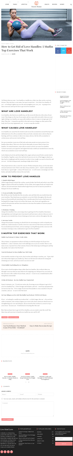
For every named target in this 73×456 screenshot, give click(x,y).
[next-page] (29, 383)
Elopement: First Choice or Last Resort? (65, 116)
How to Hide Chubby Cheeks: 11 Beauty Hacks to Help (10, 378)
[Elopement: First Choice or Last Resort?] (57, 116)
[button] (71, 4)
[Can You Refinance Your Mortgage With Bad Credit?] (57, 101)
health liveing (13, 317)
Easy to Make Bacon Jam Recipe (41, 326)
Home (3, 43)
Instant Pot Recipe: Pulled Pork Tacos (64, 97)
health (7, 43)
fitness (4, 317)
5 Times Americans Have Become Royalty (66, 111)
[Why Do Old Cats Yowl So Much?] (57, 107)
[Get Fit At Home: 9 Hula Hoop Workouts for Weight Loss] (27, 368)
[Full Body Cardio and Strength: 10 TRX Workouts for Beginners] (45, 368)
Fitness (12, 43)
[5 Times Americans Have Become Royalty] (57, 111)
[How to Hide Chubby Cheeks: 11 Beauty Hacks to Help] (10, 368)
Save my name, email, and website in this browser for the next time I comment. (24, 399)
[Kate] (27, 342)
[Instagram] (5, 451)
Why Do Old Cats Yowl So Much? (65, 106)
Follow (63, 48)
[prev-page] (26, 383)
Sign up (64, 443)
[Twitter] (8, 451)
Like (58, 48)
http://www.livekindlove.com (27, 353)
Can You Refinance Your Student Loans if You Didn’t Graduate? (14, 327)
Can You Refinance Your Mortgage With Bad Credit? (65, 102)
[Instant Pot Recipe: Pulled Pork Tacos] (57, 97)
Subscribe (69, 48)
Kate (13, 54)
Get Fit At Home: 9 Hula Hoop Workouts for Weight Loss (27, 378)
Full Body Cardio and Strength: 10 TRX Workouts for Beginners (45, 378)
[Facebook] (1, 451)
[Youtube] (11, 451)
